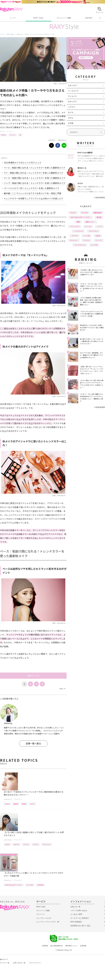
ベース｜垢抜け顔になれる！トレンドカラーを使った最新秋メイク (34, 167)
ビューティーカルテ (43, 918)
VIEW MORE (99, 197)
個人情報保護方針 (56, 946)
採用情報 (83, 946)
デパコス (35, 844)
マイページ (40, 914)
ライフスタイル (79, 245)
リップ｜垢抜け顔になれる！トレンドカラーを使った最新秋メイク (34, 183)
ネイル (70, 112)
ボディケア (72, 101)
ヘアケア (71, 107)
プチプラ (26, 844)
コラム (70, 117)
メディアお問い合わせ (78, 910)
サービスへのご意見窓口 (79, 918)
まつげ (32, 804)
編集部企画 (97, 212)
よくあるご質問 (76, 914)
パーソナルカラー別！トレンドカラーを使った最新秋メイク (31, 188)
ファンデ (99, 240)
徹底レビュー (90, 222)
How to (4, 135)
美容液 (24, 804)
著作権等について (71, 946)
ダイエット (74, 240)
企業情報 (45, 946)
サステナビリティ (35, 963)
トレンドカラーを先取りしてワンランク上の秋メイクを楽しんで (33, 198)
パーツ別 (86, 236)
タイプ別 (94, 245)
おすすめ (16, 844)
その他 (70, 123)
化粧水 (98, 236)
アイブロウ (30, 885)
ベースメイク (73, 91)
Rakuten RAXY (11, 9)
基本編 (16, 804)
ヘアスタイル (78, 231)
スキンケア (72, 85)
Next (62, 688)
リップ (99, 226)
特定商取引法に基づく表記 (80, 926)
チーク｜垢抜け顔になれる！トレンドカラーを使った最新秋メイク (34, 177)
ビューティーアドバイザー (46, 922)
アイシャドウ (74, 226)
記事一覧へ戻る (33, 743)
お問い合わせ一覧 (19, 963)
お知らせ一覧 (75, 907)
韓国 (78, 222)
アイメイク (10, 131)
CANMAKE (40, 885)
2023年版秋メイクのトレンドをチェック (22, 162)
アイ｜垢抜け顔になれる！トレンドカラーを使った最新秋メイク (33, 172)
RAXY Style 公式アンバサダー (13, 885)
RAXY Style (38, 18)
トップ (12, 18)
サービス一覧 (4, 963)
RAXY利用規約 (76, 922)
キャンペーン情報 (64, 18)
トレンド (12, 135)
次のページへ (33, 675)
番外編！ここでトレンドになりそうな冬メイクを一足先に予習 (32, 193)
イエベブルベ (46, 844)
